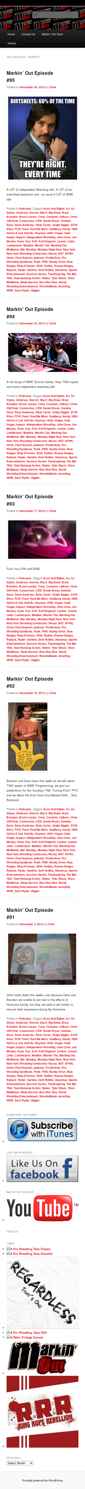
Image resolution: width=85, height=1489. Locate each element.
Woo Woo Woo (48, 282)
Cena (41, 217)
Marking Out (59, 245)
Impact (20, 237)
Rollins (48, 266)
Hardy (66, 229)
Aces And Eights (54, 208)
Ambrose (22, 213)
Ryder (22, 270)
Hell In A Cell (15, 233)
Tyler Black (59, 278)
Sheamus (61, 270)
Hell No (29, 233)
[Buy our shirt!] (43, 1328)
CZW (39, 221)
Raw (70, 262)
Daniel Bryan (51, 221)
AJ (68, 208)
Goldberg (55, 229)
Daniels (66, 221)
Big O (43, 213)
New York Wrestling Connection (27, 253)
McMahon (13, 249)
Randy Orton (57, 262)
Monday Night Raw (50, 249)
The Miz (71, 274)
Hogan (59, 233)
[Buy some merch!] (29, 1249)
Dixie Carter (43, 225)
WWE (10, 290)
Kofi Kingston (47, 241)
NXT (61, 253)
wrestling (64, 286)
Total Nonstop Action (27, 278)
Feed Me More (39, 229)
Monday (31, 249)
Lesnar (61, 241)
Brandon (12, 217)
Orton (10, 258)
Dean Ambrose (24, 225)
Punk (37, 262)
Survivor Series (36, 274)
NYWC (69, 253)
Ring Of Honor (26, 266)
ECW (74, 225)
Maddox (28, 245)
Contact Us (28, 34)
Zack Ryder (22, 290)
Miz (22, 249)
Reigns (11, 266)
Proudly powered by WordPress (42, 1480)
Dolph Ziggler (61, 225)
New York (69, 249)
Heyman (40, 233)
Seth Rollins (46, 270)
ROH (39, 266)
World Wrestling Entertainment (36, 284)
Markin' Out (42, 245)
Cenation (52, 217)
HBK (75, 229)
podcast (39, 258)
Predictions (53, 258)
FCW (18, 229)
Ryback (12, 270)
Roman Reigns (63, 266)
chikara (64, 217)
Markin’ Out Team (52, 34)
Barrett (34, 213)
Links (71, 241)
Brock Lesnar (28, 217)
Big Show (55, 213)
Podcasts (25, 208)
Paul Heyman (23, 258)
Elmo (10, 229)
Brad (65, 213)
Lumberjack (14, 245)
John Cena (63, 237)
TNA (9, 278)
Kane (20, 241)
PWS (45, 262)
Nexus (53, 253)
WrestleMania (48, 286)
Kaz (27, 241)
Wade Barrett (29, 282)
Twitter (46, 278)
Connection (26, 221)
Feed (25, 229)
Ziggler (35, 290)
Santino (32, 270)
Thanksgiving (56, 274)
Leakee (62, 611)
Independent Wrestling (41, 237)
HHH (50, 233)
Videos (11, 43)
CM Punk (12, 221)
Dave (10, 225)
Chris (52, 87)
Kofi (34, 241)
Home (11, 34)
